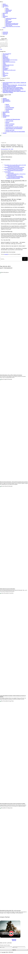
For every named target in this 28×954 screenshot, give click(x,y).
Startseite (4, 3)
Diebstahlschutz (5, 13)
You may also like (11, 172)
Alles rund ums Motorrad (7, 53)
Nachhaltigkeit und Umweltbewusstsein (11, 23)
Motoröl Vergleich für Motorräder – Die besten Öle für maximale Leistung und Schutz (14, 85)
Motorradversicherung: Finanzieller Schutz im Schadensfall (14, 169)
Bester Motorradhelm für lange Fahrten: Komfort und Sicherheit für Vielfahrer (12, 803)
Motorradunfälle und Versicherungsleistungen (15, 170)
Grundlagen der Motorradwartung (10, 18)
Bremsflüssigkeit (8, 11)
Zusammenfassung (7, 171)
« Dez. (1, 49)
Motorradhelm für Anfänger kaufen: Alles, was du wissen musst (10, 910)
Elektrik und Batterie (8, 21)
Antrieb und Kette (8, 19)
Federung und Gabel (8, 25)
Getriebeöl (7, 9)
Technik (4, 17)
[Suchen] (25, 259)
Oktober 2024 (5, 34)
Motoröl (6, 8)
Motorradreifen (5, 69)
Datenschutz (14, 939)
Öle (3, 7)
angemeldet (6, 254)
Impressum (14, 940)
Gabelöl (6, 12)
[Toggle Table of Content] (2, 162)
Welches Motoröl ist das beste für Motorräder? (12, 87)
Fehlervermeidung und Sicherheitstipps (11, 24)
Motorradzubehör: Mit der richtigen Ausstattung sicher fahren (14, 167)
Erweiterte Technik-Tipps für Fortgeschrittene (12, 26)
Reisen (4, 15)
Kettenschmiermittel (8, 10)
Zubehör (4, 27)
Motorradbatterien (6, 100)
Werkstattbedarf (5, 16)
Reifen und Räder (8, 22)
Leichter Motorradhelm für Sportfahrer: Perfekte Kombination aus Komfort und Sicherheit (13, 89)
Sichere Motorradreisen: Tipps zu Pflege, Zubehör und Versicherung (11, 375)
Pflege (4, 14)
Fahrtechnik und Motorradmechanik (13, 166)
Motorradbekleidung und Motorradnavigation (15, 168)
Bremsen (6, 20)
